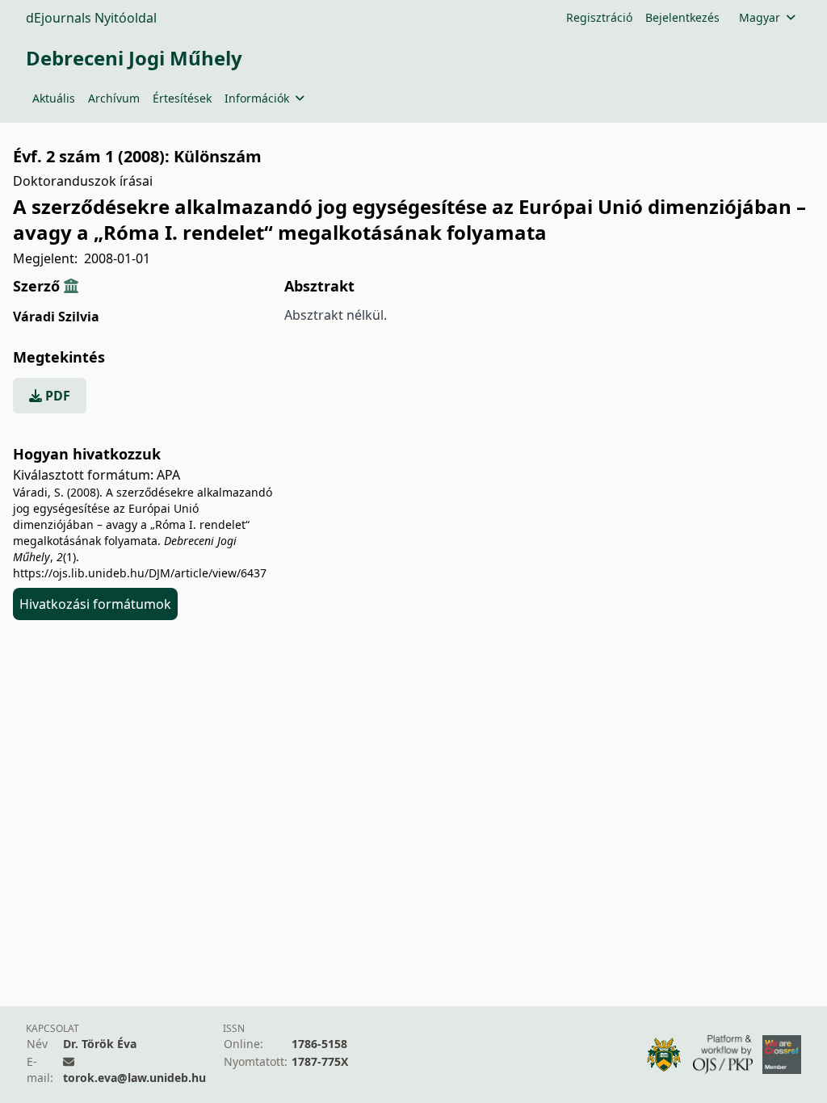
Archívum (114, 98)
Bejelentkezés (682, 17)
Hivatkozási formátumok (95, 604)
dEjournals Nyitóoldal (91, 18)
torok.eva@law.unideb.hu (134, 1077)
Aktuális (53, 98)
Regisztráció (599, 17)
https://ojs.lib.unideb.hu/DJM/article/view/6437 (140, 573)
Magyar (759, 17)
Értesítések (182, 98)
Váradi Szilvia (56, 316)
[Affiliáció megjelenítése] (71, 286)
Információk (257, 98)
